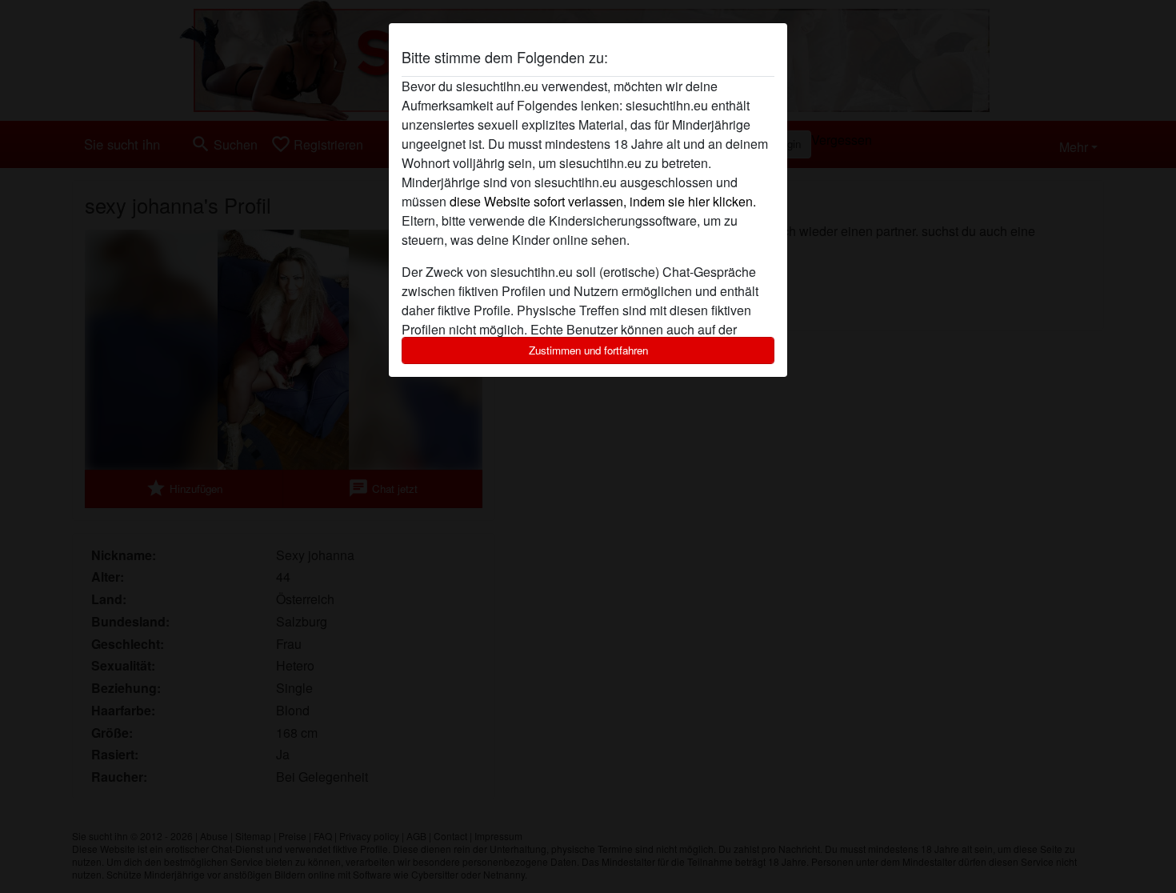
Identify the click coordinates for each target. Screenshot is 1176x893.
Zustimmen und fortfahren (588, 350)
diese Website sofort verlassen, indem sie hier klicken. (603, 201)
